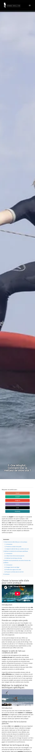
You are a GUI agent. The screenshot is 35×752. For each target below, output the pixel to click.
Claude (17, 493)
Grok (17, 507)
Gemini (17, 504)
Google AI (17, 500)
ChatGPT (17, 497)
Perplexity (17, 511)
